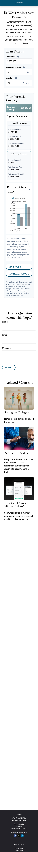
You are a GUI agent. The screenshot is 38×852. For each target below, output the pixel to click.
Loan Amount (12, 57)
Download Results (19, 274)
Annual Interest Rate (15, 67)
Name (5, 322)
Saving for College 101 (17, 412)
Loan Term (11, 78)
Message (6, 348)
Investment (19, 850)
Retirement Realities (17, 453)
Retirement (19, 848)
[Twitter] (18, 835)
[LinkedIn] (22, 835)
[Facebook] (15, 835)
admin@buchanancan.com (19, 832)
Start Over (15, 267)
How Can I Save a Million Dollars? (15, 504)
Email (4, 335)
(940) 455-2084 (21, 818)
